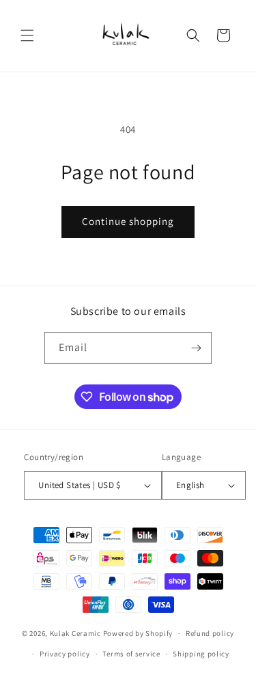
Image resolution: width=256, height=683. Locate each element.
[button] (27, 35)
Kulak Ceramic (75, 633)
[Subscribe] (196, 348)
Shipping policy (201, 653)
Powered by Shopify (138, 633)
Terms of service (131, 653)
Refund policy (210, 633)
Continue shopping (128, 221)
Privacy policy (65, 653)
